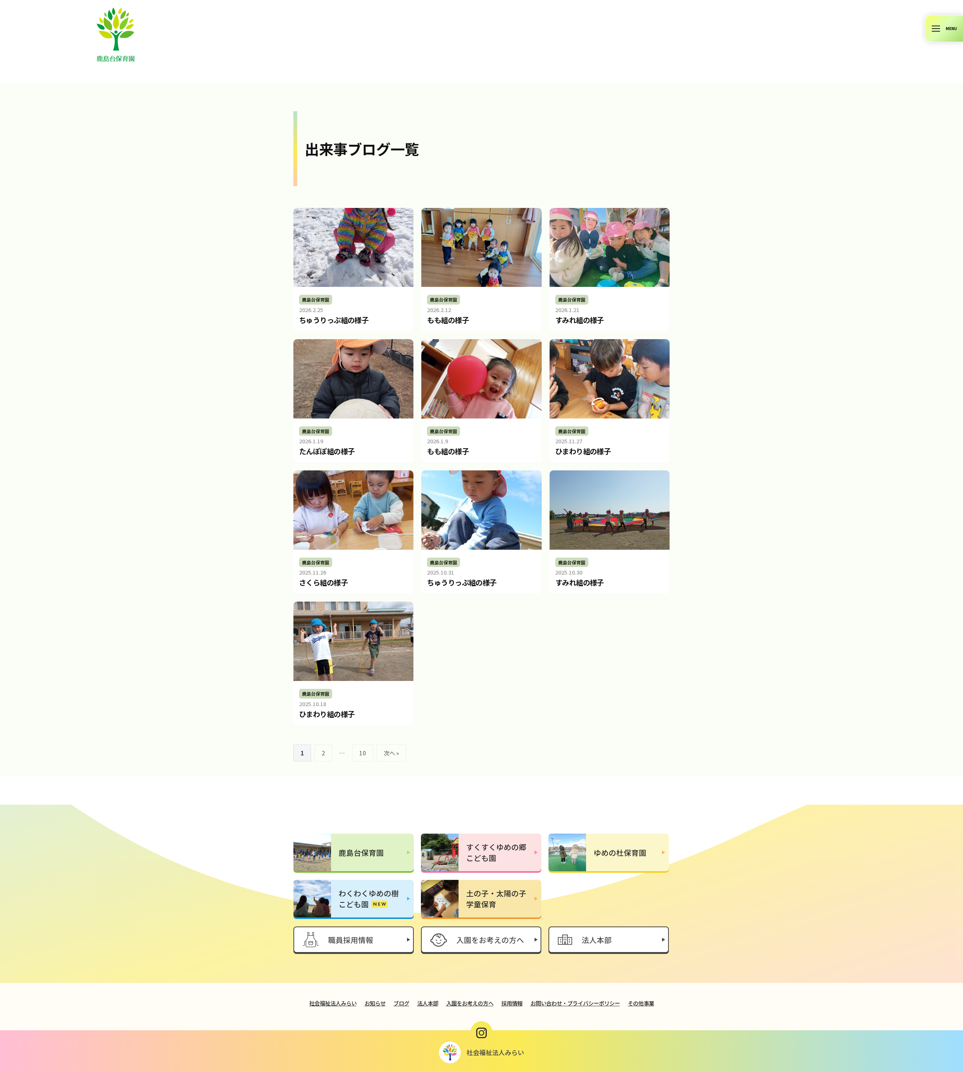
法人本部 (427, 1003)
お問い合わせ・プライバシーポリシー (575, 1003)
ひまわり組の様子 (583, 451)
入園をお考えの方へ (470, 1003)
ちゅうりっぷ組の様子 (333, 320)
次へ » (391, 753)
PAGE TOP (935, 1033)
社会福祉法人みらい (333, 1003)
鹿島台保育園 (315, 299)
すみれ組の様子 (579, 320)
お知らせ (375, 1003)
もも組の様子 (448, 320)
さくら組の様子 (323, 582)
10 (362, 753)
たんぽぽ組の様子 (326, 451)
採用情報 (512, 1003)
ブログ (401, 1003)
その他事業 (641, 1003)
